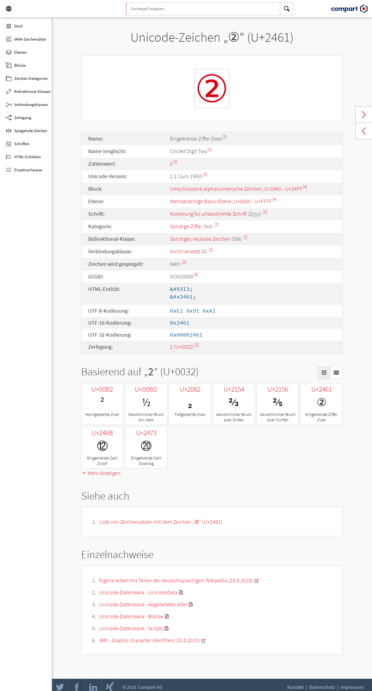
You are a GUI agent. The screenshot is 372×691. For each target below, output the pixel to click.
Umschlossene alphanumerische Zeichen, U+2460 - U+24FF (236, 188)
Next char (364, 114)
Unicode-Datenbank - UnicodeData (138, 592)
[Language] (8, 8)
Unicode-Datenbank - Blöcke (131, 616)
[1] (224, 136)
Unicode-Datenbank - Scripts (131, 628)
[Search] (286, 8)
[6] (196, 274)
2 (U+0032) (182, 346)
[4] (305, 186)
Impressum (352, 687)
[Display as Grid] (324, 373)
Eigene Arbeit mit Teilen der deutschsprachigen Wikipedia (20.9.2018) (176, 580)
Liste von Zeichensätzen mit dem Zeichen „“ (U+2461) (160, 521)
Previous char (364, 131)
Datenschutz (322, 687)
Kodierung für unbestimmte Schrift (208, 213)
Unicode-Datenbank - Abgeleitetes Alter (143, 604)
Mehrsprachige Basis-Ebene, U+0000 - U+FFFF (221, 201)
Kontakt (295, 687)
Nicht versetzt (185, 251)
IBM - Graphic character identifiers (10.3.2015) (149, 640)
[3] (205, 174)
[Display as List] (336, 373)
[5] (265, 211)
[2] (210, 149)
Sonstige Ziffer (186, 226)
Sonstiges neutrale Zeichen (200, 238)
